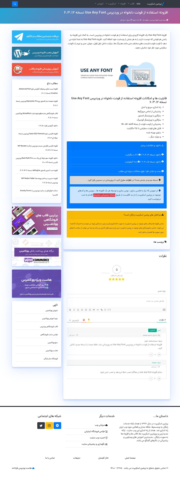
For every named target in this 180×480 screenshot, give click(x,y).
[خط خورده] (82, 309)
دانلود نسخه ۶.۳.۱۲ (151, 155)
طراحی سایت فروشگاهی (49, 334)
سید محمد (147, 335)
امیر (159, 330)
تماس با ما (50, 458)
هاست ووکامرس (52, 350)
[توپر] (70, 309)
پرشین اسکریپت (154, 4)
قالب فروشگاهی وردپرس (49, 326)
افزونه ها (145, 20)
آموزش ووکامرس (52, 310)
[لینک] (102, 309)
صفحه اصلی (130, 458)
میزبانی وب (100, 425)
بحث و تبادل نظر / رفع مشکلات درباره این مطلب (140, 171)
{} (105, 310)
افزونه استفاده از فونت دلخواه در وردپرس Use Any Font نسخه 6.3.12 (116, 13)
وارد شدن (162, 291)
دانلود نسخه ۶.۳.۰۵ (151, 162)
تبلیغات (76, 458)
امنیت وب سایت (97, 438)
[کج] (74, 309)
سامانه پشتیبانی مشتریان (104, 195)
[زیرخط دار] (78, 309)
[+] (109, 310)
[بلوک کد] (98, 309)
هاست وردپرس (25, 468)
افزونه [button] (123, 4)
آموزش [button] (100, 4)
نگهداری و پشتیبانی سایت (93, 444)
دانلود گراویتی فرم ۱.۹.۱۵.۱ (48, 126)
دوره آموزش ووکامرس (50, 318)
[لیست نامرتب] (90, 309)
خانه (137, 4)
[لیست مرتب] (86, 309)
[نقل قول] (94, 309)
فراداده (15, 468)
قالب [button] (132, 4)
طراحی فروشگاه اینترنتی (94, 431)
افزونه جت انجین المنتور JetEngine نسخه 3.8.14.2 (39, 170)
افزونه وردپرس (154, 20)
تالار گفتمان (103, 458)
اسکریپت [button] (111, 4)
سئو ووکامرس (53, 342)
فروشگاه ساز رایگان (51, 358)
